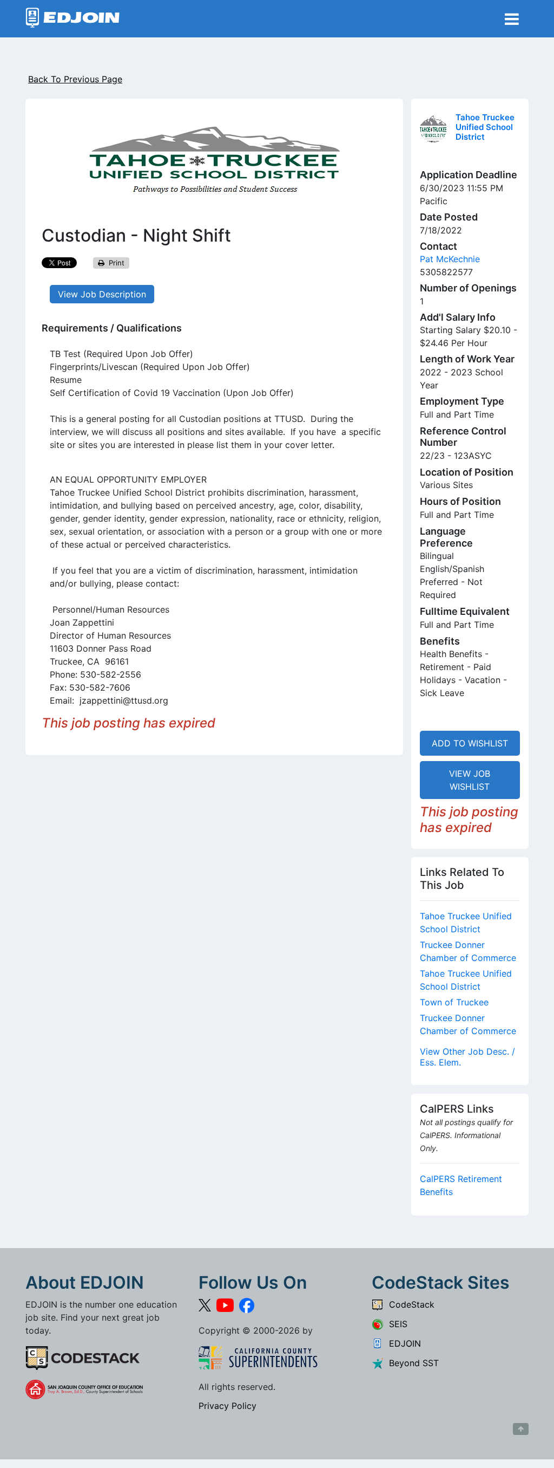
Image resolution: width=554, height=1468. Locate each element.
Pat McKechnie (450, 259)
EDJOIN (402, 1343)
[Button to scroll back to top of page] (521, 1429)
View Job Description (102, 294)
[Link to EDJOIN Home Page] (72, 18)
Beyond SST (411, 1362)
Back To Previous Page (75, 79)
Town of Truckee (454, 1002)
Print (114, 262)
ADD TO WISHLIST (470, 743)
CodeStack (409, 1304)
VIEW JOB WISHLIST (469, 780)
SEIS (395, 1323)
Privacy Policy (227, 1405)
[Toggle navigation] (512, 19)
